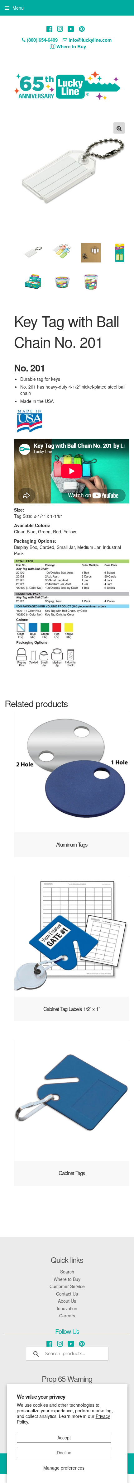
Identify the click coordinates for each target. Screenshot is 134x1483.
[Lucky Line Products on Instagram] (60, 29)
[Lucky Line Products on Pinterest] (82, 29)
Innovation (67, 1308)
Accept (64, 1437)
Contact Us (67, 1294)
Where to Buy (67, 1279)
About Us (67, 1301)
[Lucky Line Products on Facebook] (49, 29)
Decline (64, 1452)
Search (67, 1271)
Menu (18, 8)
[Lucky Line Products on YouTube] (71, 29)
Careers (67, 1315)
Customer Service (67, 1286)
